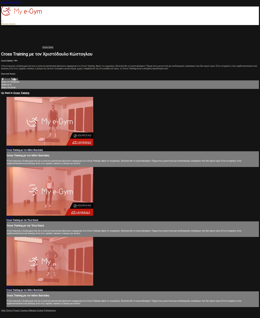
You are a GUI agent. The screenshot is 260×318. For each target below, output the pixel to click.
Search (12, 23)
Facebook (6, 79)
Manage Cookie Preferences (42, 310)
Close (45, 47)
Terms (9, 310)
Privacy (16, 310)
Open (50, 47)
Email (15, 79)
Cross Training (7, 61)
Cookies (24, 310)
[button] (2, 21)
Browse (5, 23)
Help (3, 310)
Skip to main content (10, 2)
